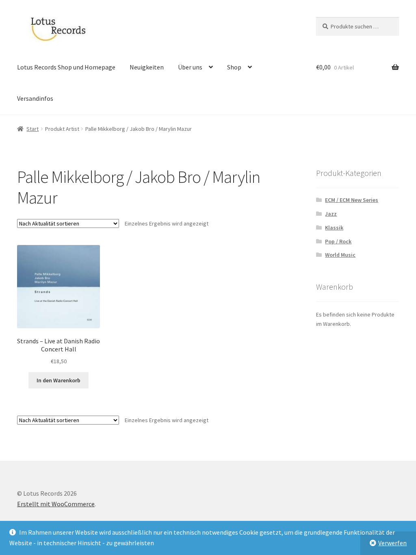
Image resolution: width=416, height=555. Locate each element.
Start (32, 128)
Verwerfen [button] (392, 543)
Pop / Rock (338, 241)
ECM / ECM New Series (351, 200)
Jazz (331, 213)
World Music (340, 254)
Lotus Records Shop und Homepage (66, 67)
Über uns (190, 67)
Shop (234, 67)
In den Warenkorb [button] (58, 380)
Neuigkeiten (147, 67)
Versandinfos (35, 98)
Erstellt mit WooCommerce (56, 504)
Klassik (334, 227)
